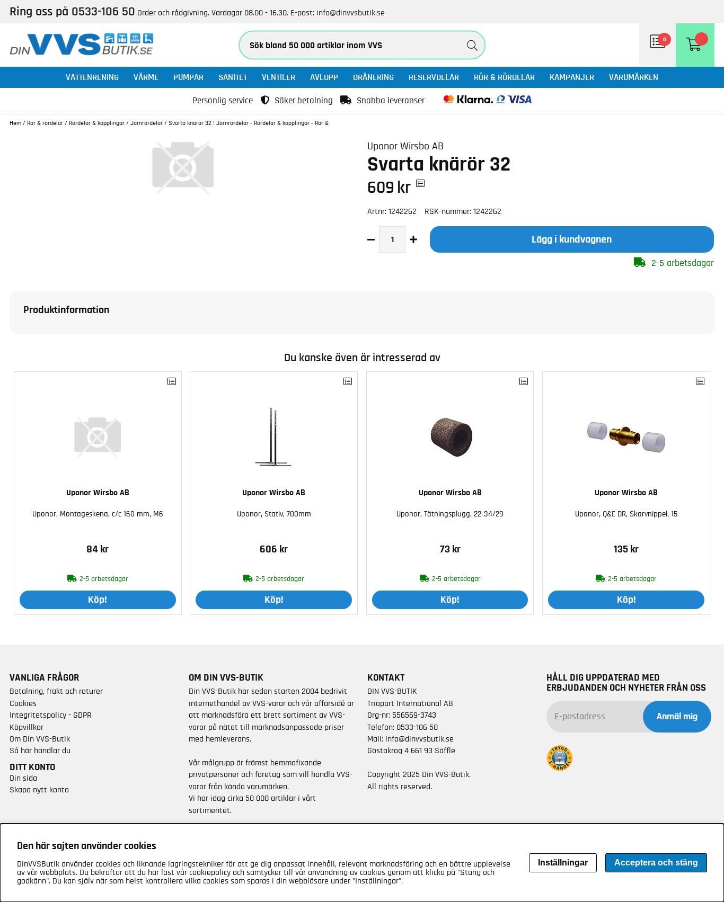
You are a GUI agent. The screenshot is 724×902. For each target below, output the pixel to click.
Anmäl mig (677, 716)
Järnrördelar (146, 123)
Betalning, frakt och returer (56, 691)
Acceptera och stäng (656, 862)
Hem (15, 123)
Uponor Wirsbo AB (405, 146)
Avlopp (324, 77)
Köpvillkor (26, 727)
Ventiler (278, 77)
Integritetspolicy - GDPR (51, 715)
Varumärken (633, 77)
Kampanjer (572, 77)
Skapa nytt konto (39, 789)
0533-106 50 (417, 727)
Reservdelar (434, 77)
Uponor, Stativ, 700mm (274, 514)
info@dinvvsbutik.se (350, 12)
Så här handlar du (40, 750)
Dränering (373, 77)
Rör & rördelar (504, 77)
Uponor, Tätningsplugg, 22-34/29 (450, 514)
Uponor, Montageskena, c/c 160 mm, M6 (97, 514)
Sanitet (232, 77)
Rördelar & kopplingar (97, 123)
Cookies (23, 703)
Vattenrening (92, 77)
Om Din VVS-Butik (40, 739)
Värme (146, 77)
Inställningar (563, 862)
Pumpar (188, 77)
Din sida (23, 778)
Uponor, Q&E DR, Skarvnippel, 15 (626, 514)
